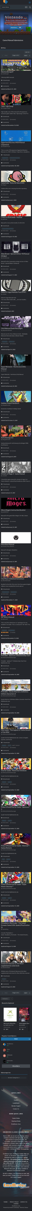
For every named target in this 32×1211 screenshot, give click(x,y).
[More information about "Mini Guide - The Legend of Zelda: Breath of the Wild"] (16, 723)
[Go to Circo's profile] (4, 1050)
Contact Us (16, 1109)
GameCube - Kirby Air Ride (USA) (12, 183)
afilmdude (9, 1055)
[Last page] (29, 55)
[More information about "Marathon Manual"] (16, 537)
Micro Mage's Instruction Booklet (13, 510)
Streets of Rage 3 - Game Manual (13, 474)
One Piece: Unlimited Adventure (12, 579)
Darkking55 (6, 74)
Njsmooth (5, 619)
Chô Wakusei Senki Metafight (12, 328)
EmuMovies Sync (16, 1124)
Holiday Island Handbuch (10, 403)
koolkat (23, 1025)
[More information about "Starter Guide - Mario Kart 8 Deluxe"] (16, 763)
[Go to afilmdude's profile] (4, 1055)
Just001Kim (5, 512)
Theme (6, 1202)
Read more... (14, 27)
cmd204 (5, 476)
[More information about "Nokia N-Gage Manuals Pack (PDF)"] (16, 285)
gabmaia (5, 219)
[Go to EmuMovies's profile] (4, 1044)
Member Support (16, 1106)
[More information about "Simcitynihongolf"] (16, 65)
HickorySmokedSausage (9, 657)
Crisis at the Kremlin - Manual (11, 217)
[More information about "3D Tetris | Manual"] (16, 610)
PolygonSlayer (6, 108)
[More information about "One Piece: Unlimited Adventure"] (16, 572)
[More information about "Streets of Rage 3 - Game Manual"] (16, 467)
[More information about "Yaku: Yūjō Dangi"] (16, 99)
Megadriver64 (6, 405)
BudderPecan (6, 146)
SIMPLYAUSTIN (9, 1025)
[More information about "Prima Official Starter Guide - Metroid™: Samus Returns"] (16, 839)
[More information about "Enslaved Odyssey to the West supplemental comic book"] (16, 956)
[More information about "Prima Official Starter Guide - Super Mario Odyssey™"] (16, 877)
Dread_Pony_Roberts (8, 546)
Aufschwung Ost (7, 438)
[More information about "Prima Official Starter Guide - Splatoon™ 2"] (16, 800)
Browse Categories (13, 1077)
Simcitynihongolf (7, 72)
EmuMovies (10, 1044)
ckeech (4, 371)
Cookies (16, 1203)
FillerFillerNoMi (6, 580)
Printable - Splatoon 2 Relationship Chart (15, 655)
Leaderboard (16, 1103)
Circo (29, 32)
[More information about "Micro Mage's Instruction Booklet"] (16, 503)
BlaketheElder (6, 967)
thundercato (6, 258)
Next (25, 55)
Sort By (27, 52)
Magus (4, 185)
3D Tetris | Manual (7, 617)
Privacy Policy (14, 1202)
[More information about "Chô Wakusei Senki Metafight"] (16, 321)
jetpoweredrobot (7, 330)
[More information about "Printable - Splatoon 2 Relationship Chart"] (16, 648)
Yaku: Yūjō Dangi (7, 106)
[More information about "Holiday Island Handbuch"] (16, 396)
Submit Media (16, 1118)
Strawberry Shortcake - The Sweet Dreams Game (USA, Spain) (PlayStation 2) (15, 925)
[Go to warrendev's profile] (4, 1061)
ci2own (4, 294)
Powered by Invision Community (11, 1207)
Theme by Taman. (24, 1207)
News (15, 1097)
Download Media (16, 1121)
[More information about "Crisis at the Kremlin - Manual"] (16, 210)
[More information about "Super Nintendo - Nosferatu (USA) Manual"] (16, 360)
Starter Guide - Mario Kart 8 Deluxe (13, 771)
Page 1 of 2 (16, 55)
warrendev (10, 1060)
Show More (16, 1066)
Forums (16, 1100)
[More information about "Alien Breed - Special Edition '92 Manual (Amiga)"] (16, 247)
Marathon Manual (7, 544)
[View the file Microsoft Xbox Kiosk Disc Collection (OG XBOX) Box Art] (10, 1015)
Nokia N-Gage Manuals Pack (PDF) (13, 292)
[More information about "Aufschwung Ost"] (16, 431)
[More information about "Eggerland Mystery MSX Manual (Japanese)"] (16, 135)
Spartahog (5, 929)
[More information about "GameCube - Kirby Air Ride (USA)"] (16, 176)
